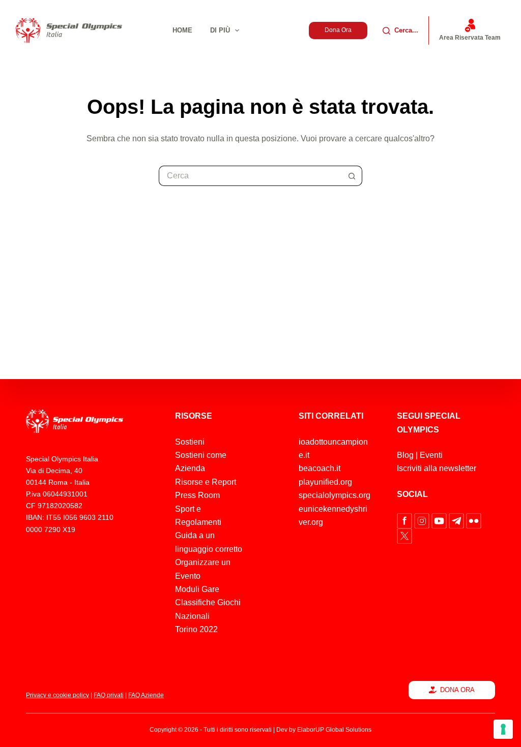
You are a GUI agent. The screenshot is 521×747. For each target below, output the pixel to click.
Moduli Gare (197, 589)
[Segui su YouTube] (440, 520)
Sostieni (190, 442)
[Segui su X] (404, 535)
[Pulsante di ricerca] (352, 176)
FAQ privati (109, 695)
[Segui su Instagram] (422, 520)
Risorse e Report (205, 482)
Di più (220, 30)
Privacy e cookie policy (57, 695)
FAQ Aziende (146, 695)
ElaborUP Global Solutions (334, 729)
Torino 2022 (196, 629)
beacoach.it (319, 468)
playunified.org (325, 482)
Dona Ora (338, 30)
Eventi (431, 455)
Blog (405, 455)
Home (182, 30)
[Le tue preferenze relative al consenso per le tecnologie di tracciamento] (503, 729)
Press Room (197, 495)
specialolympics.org (334, 495)
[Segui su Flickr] (473, 520)
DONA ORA (457, 690)
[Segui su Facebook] (405, 520)
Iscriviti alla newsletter (436, 468)
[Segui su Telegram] (457, 520)
